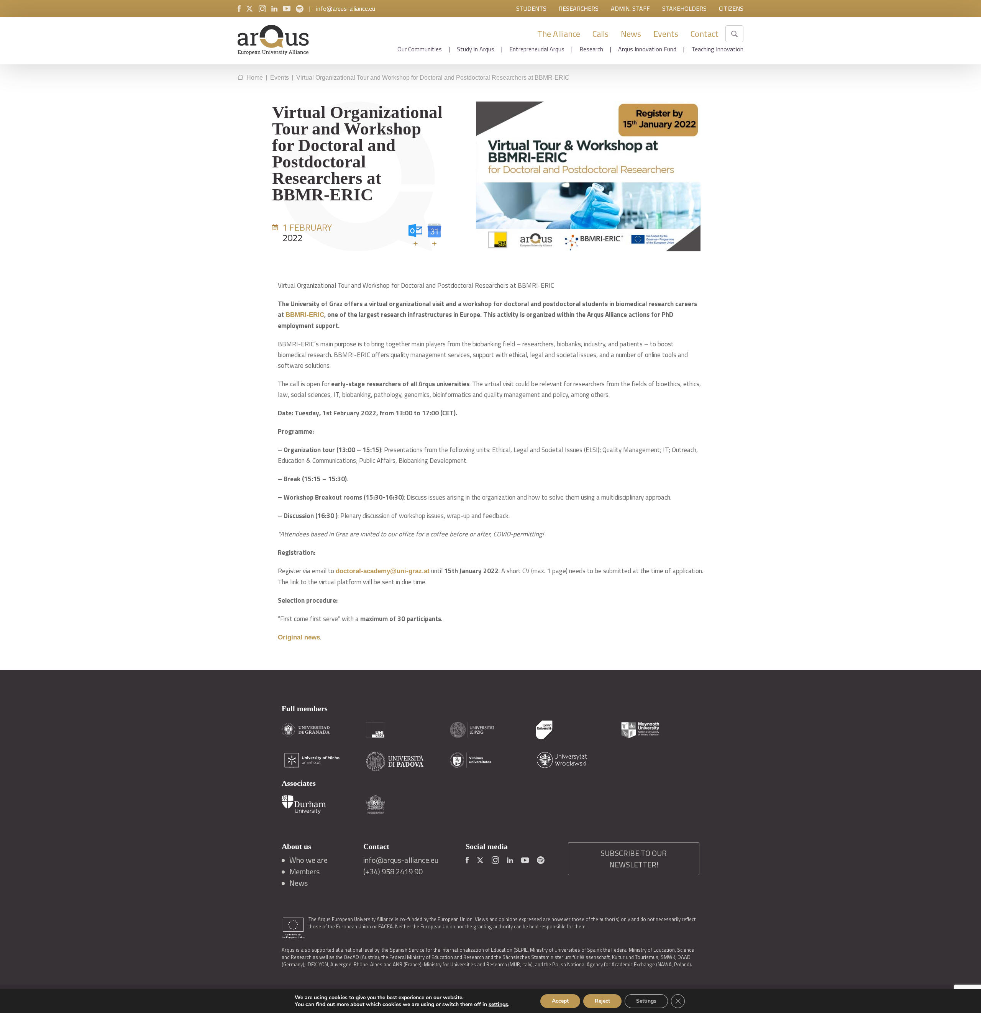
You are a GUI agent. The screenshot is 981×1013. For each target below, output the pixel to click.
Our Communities (419, 49)
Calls (600, 33)
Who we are (308, 860)
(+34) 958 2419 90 (393, 871)
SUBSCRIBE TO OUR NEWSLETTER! (633, 858)
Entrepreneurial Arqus (536, 49)
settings (498, 1004)
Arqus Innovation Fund (647, 49)
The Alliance (558, 33)
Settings (646, 1001)
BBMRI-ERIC (304, 314)
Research (591, 49)
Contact (705, 33)
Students (531, 8)
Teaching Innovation (717, 49)
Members (304, 871)
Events (665, 33)
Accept (560, 1001)
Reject (602, 1001)
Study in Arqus (475, 49)
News (631, 33)
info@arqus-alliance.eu (345, 8)
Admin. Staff (630, 8)
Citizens (731, 8)
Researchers (579, 8)
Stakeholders (684, 8)
